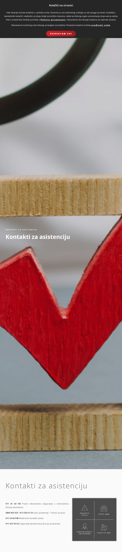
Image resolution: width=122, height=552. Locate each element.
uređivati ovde (100, 25)
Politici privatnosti (53, 19)
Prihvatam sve (61, 33)
